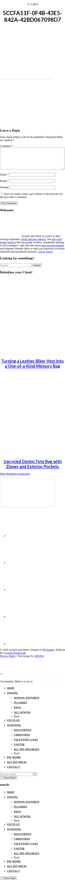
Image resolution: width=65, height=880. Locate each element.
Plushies (20, 702)
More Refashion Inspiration (15, 473)
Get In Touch (45, 251)
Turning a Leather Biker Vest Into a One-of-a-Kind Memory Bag (32, 363)
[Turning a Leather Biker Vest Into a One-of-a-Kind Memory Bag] (31, 353)
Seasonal (14, 725)
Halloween (22, 730)
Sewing (12, 693)
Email (4, 180)
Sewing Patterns (27, 698)
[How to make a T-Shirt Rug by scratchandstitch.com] (27, 506)
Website (4, 187)
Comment (6, 146)
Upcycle (13, 720)
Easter (19, 744)
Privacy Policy (8, 656)
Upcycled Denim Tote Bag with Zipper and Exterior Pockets (32, 464)
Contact (13, 767)
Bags (17, 707)
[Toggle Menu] (1, 673)
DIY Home (14, 757)
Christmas (22, 735)
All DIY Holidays (27, 749)
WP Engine (48, 649)
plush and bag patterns (33, 239)
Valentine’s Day (26, 739)
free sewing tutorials (53, 245)
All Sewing (22, 712)
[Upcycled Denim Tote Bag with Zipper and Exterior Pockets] (31, 453)
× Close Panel (8, 777)
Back (17, 716)
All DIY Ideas (17, 762)
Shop (10, 688)
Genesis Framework (15, 652)
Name (4, 174)
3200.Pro (39, 656)
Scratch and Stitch (32, 677)
